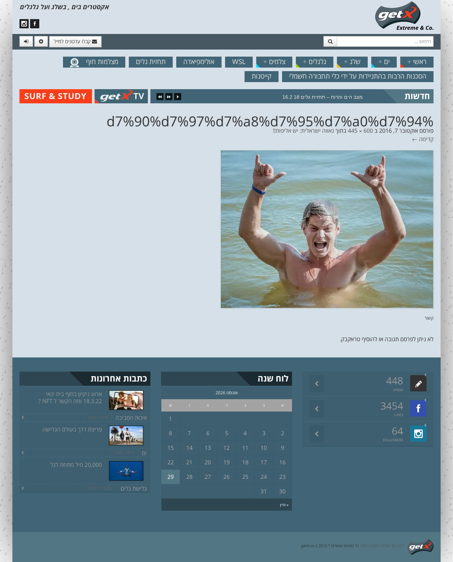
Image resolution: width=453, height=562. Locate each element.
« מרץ (284, 504)
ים (384, 61)
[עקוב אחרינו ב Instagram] (24, 23)
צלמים (274, 61)
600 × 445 (360, 130)
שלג (352, 61)
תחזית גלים (151, 61)
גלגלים (314, 61)
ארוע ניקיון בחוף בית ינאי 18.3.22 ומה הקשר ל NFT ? (70, 397)
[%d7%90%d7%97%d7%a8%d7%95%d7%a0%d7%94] (327, 229)
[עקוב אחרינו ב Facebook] (34, 23)
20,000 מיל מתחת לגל (76, 465)
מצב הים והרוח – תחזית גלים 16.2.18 (322, 97)
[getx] (404, 15)
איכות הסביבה (131, 418)
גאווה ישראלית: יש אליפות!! (303, 130)
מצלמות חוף (102, 61)
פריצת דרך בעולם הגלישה (72, 429)
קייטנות (261, 76)
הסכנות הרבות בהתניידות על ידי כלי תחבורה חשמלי (357, 76)
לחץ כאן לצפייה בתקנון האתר (382, 545)
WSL (239, 61)
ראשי (416, 61)
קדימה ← (423, 139)
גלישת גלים (134, 488)
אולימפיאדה (198, 61)
